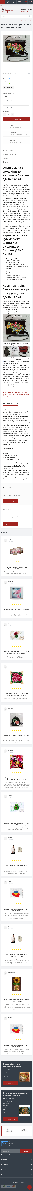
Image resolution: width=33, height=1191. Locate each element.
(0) (17, 73)
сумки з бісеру (7, 394)
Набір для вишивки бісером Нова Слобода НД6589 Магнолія (16, 568)
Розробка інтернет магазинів (9, 1181)
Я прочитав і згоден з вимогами (16, 1155)
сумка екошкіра (9, 392)
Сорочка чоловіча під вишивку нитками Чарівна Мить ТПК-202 (16, 866)
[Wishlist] (23, 73)
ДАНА (10, 79)
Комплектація (7, 104)
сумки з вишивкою (22, 277)
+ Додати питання (10, 524)
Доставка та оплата (9, 154)
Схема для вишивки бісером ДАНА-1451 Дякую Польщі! (16, 910)
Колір (5, 96)
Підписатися (26, 1151)
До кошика (16, 119)
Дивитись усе (10, 1083)
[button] (13, 2)
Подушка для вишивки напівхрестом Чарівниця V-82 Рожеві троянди (16, 694)
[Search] (30, 16)
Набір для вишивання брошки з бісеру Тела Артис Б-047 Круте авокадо (16, 824)
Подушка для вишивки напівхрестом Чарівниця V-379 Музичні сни (16, 778)
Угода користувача (14, 1155)
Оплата (12, 125)
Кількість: (6, 111)
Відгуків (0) (6, 158)
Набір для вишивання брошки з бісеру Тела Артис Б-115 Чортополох (16, 652)
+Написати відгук (10, 501)
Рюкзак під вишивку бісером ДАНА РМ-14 (17, 736)
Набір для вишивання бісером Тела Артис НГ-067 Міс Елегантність (16, 610)
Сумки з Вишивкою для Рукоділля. (17, 382)
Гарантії (12, 140)
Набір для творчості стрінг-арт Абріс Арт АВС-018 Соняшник (16, 1000)
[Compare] (29, 73)
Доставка (13, 132)
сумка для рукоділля (21, 392)
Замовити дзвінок (25, 11)
